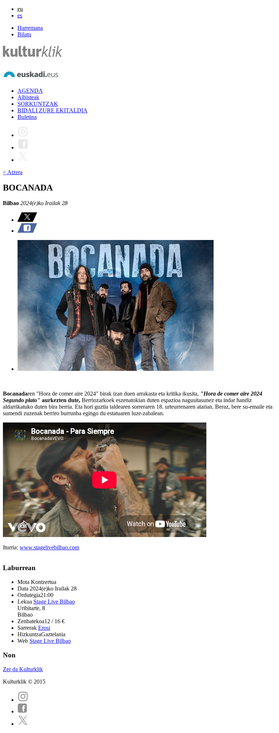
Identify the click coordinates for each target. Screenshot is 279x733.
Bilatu (24, 34)
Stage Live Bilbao (54, 601)
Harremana (30, 28)
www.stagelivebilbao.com (49, 547)
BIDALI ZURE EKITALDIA (52, 110)
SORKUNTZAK (37, 104)
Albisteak (28, 97)
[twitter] (22, 724)
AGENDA (30, 91)
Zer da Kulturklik (23, 669)
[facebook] (22, 711)
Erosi (44, 628)
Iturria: (11, 547)
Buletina (27, 117)
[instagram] (22, 700)
